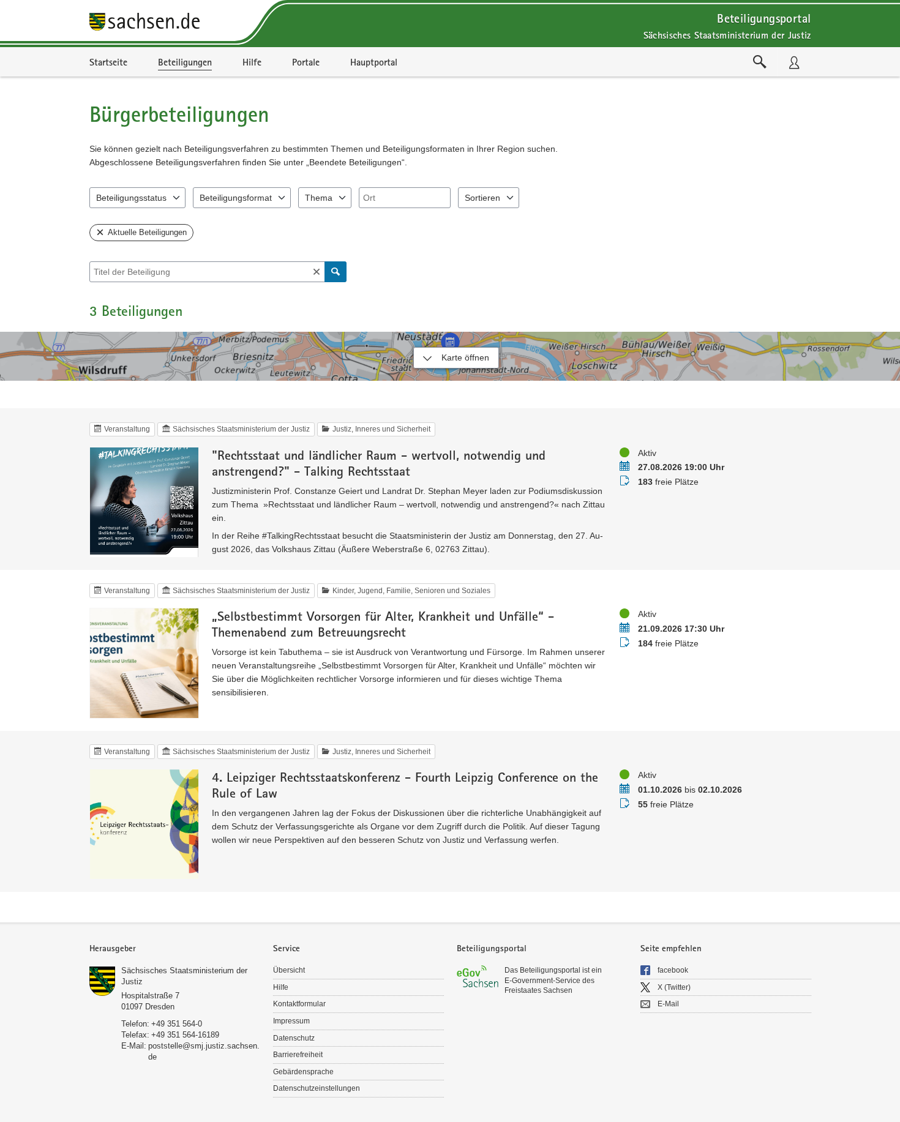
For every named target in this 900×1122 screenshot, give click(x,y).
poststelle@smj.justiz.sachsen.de (204, 1051)
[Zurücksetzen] (316, 271)
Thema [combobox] (318, 198)
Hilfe (280, 987)
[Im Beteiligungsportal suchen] (760, 62)
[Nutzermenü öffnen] (794, 62)
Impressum (291, 1021)
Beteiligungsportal (764, 18)
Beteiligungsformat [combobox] (236, 198)
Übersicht (289, 970)
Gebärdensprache (303, 1072)
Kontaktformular (299, 1004)
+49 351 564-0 (176, 1023)
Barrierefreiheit (298, 1054)
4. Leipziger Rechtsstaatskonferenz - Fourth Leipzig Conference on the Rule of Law (405, 785)
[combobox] (405, 197)
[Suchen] (335, 271)
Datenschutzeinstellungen (316, 1088)
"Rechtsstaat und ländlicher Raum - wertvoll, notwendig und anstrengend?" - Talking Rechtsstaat (379, 463)
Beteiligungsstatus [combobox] (131, 198)
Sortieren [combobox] (482, 198)
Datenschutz (294, 1038)
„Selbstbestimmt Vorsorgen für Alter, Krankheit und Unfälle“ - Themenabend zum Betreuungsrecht (383, 624)
